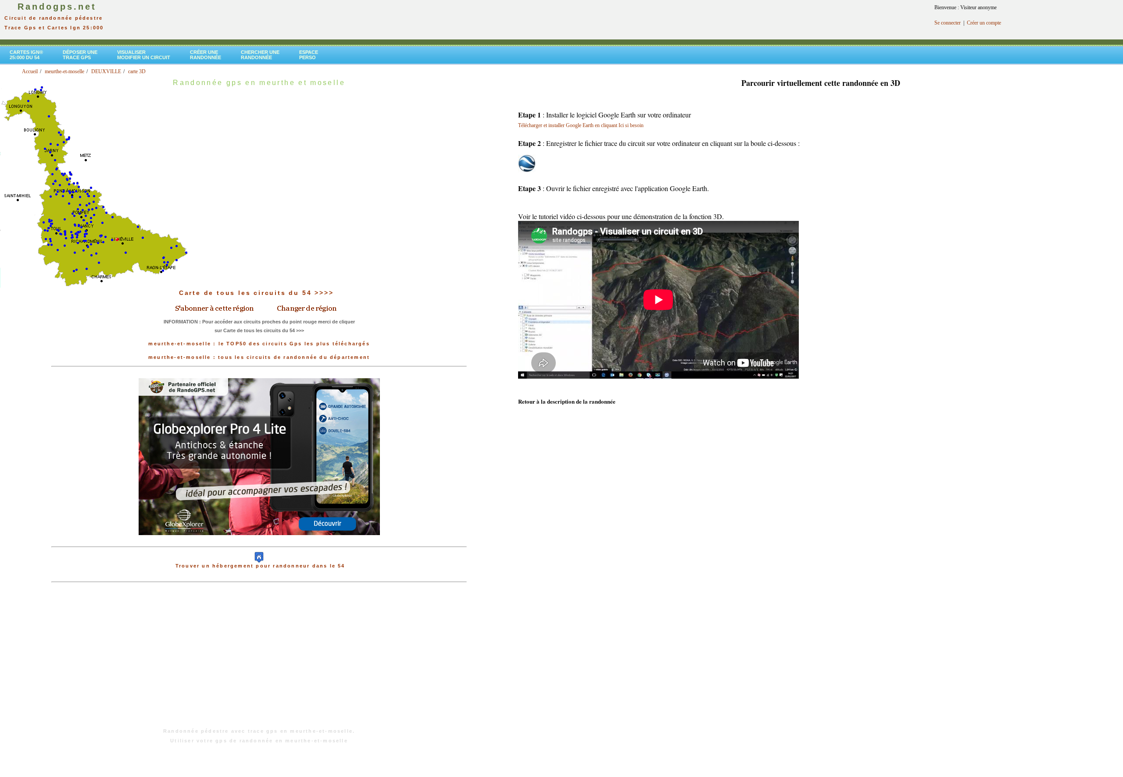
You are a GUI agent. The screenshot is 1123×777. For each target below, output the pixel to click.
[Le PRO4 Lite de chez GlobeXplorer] (259, 542)
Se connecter (947, 23)
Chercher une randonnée (260, 55)
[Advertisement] (259, 659)
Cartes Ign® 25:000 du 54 (26, 55)
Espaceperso (308, 55)
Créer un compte (984, 23)
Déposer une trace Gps (80, 55)
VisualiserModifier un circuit (143, 55)
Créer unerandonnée (205, 55)
